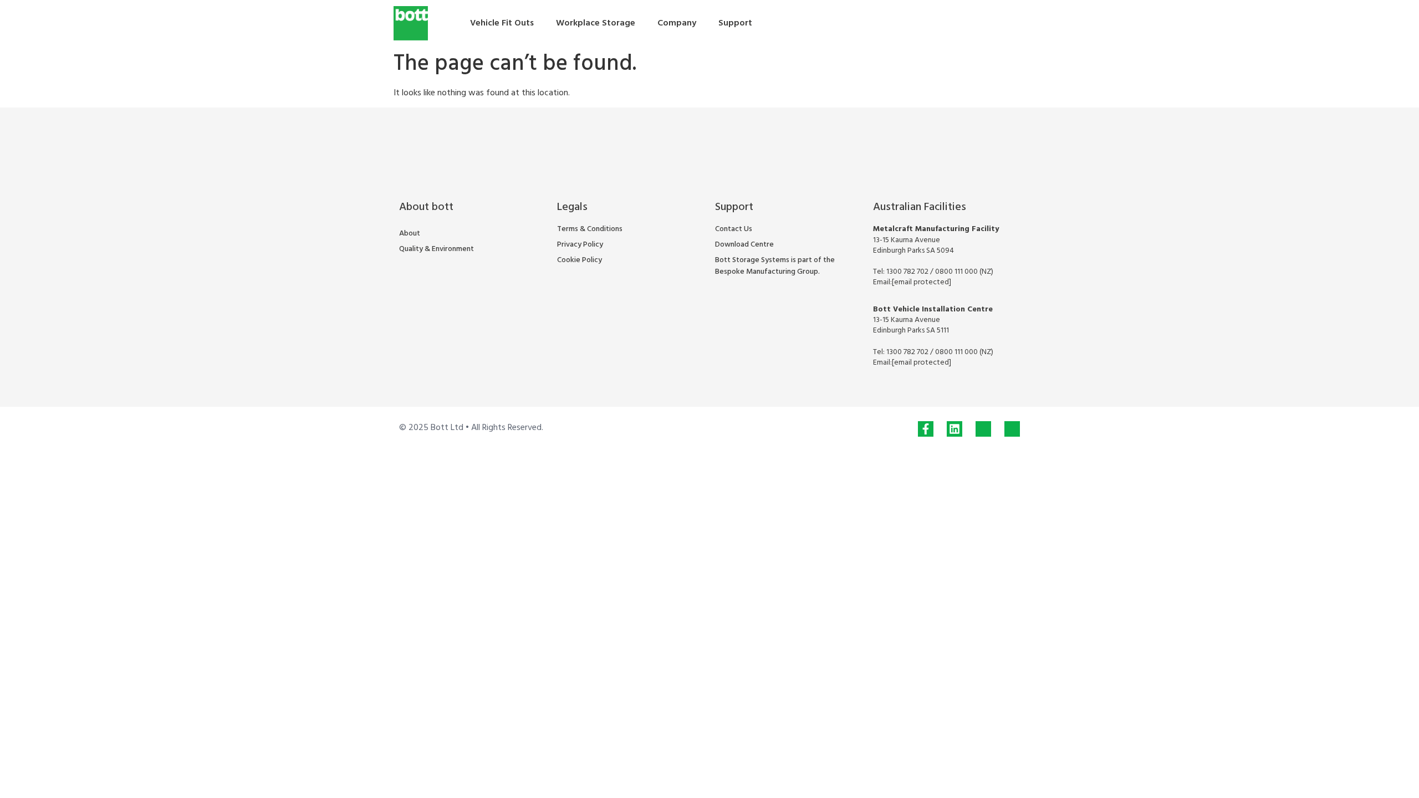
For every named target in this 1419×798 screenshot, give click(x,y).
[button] (1007, 23)
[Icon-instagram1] (983, 429)
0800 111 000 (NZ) (964, 271)
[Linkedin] (954, 429)
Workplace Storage (595, 23)
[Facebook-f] (925, 429)
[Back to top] (1386, 765)
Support (735, 23)
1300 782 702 (908, 271)
